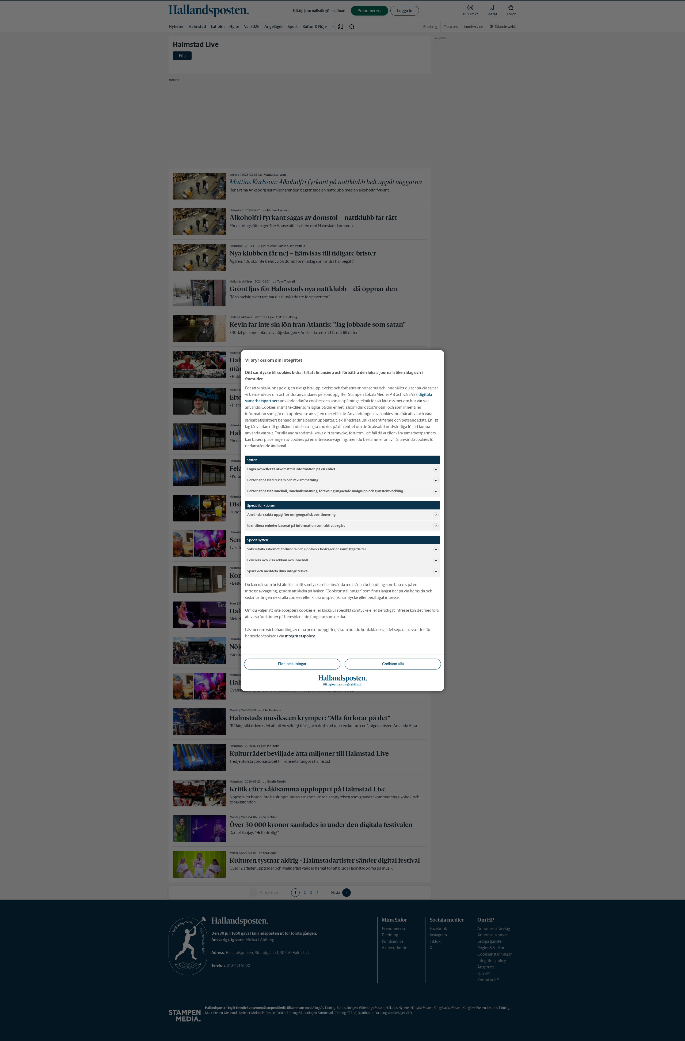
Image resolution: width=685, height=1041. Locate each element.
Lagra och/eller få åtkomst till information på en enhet (291, 469)
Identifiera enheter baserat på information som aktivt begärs (296, 525)
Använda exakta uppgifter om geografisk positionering (291, 514)
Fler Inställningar (292, 663)
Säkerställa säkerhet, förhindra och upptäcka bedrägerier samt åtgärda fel (306, 549)
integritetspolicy (300, 635)
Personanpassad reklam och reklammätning (282, 480)
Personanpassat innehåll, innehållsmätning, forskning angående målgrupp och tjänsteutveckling (325, 491)
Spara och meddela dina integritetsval (278, 571)
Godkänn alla (393, 663)
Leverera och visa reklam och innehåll (277, 560)
